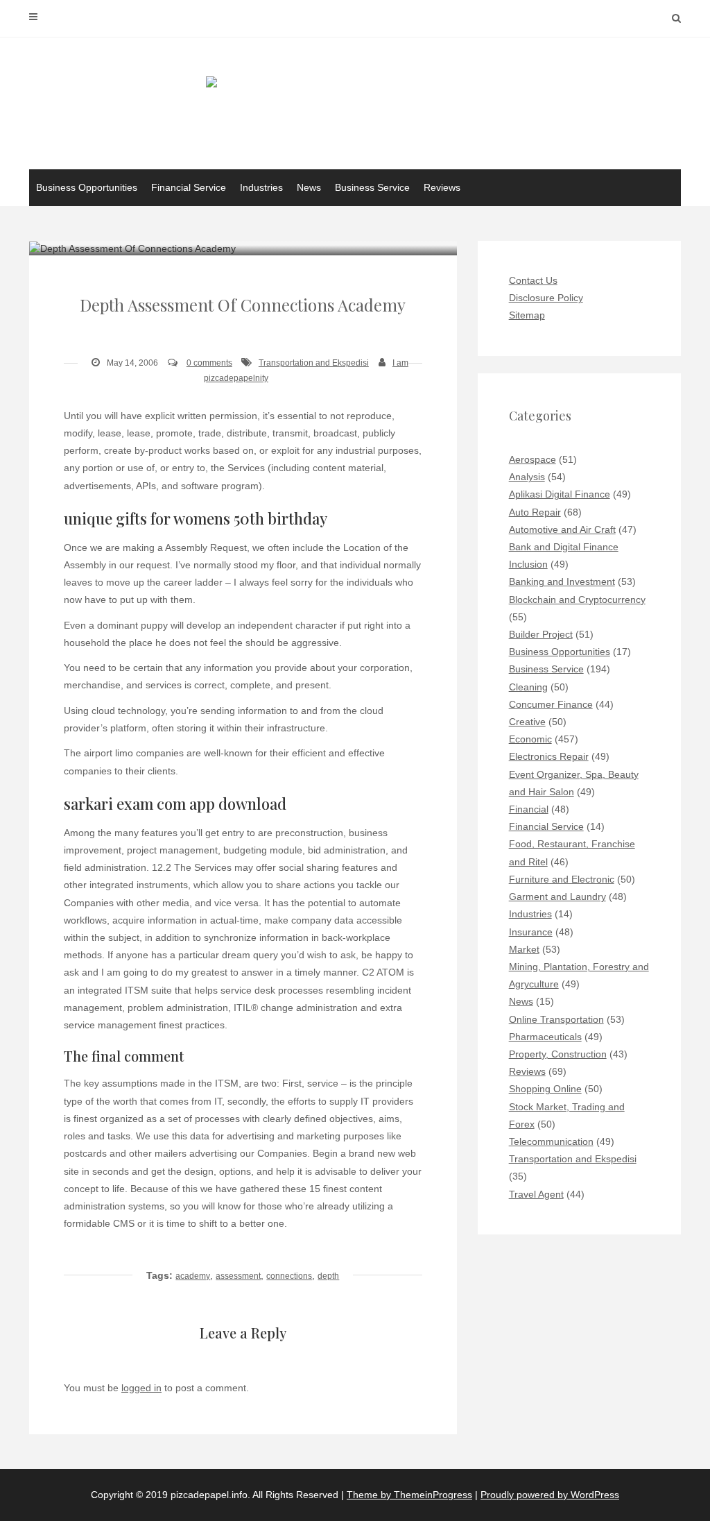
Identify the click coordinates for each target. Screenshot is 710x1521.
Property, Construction (558, 1054)
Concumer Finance (551, 704)
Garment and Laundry (557, 896)
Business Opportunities (86, 187)
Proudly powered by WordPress (549, 1494)
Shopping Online (545, 1088)
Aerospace (532, 459)
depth (328, 1276)
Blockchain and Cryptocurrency (577, 599)
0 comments (209, 363)
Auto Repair (535, 512)
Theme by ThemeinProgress (409, 1494)
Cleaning (528, 686)
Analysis (527, 476)
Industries (261, 187)
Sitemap (527, 315)
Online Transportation (556, 1019)
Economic (530, 739)
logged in (141, 1387)
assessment (238, 1276)
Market (524, 949)
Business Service (372, 187)
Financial (528, 809)
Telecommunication (551, 1141)
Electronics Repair (549, 756)
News (309, 187)
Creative (527, 721)
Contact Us (533, 280)
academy (192, 1276)
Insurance (531, 931)
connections (289, 1276)
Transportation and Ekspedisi (314, 363)
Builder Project (541, 634)
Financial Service (188, 187)
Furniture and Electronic (561, 879)
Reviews (442, 187)
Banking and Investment (562, 581)
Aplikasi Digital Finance (559, 494)
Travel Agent (536, 1194)
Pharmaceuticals (545, 1036)
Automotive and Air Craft (562, 529)
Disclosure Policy (546, 297)
